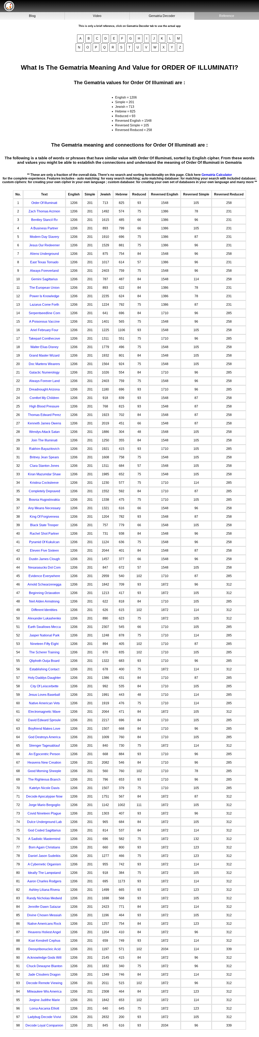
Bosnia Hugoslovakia (44, 499)
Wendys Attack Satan (44, 431)
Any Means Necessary (44, 508)
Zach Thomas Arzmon (44, 211)
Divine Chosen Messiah (44, 915)
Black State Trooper (44, 525)
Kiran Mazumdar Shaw (44, 474)
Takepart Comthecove (44, 338)
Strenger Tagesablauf (44, 745)
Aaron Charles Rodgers (44, 881)
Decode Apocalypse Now (44, 796)
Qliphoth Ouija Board (44, 660)
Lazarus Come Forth (44, 304)
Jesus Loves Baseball (44, 694)
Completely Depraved (44, 491)
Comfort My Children (44, 398)
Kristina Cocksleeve (44, 482)
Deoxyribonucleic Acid (44, 949)
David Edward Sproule (44, 720)
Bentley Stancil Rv (44, 219)
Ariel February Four (44, 330)
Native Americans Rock (44, 923)
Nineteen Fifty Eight (44, 644)
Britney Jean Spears (44, 457)
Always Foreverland (44, 270)
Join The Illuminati (44, 440)
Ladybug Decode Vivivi (44, 1017)
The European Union (44, 287)
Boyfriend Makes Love (44, 728)
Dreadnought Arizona (44, 389)
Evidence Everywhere (44, 576)
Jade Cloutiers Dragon (44, 974)
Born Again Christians (44, 847)
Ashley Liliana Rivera (44, 889)
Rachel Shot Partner (44, 533)
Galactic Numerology (44, 372)
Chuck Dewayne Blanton (44, 966)
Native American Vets (44, 703)
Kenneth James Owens (44, 423)
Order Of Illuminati (44, 203)
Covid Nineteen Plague (44, 813)
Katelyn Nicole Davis (44, 788)
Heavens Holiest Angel (44, 932)
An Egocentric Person (44, 754)
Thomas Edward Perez (44, 415)
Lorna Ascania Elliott (44, 1008)
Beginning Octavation (44, 593)
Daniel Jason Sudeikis (44, 856)
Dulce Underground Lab (44, 822)
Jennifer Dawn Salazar (44, 906)
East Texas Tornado (44, 262)
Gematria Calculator (217, 174)
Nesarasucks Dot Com (44, 567)
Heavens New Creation (44, 762)
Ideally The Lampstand (44, 872)
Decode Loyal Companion (44, 1025)
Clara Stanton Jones (44, 465)
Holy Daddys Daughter (44, 677)
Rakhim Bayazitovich (44, 448)
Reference (226, 16)
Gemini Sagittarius (44, 279)
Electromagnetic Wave (44, 711)
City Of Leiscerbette (44, 686)
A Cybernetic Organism (44, 864)
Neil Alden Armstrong (44, 601)
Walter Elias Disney (44, 347)
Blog (32, 16)
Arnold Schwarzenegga (44, 584)
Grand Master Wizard (44, 355)
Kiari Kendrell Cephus (44, 940)
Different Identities (44, 610)
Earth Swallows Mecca (44, 627)
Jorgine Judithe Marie (44, 1000)
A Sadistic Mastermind (44, 839)
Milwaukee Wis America (44, 991)
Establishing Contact (44, 669)
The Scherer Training (44, 652)
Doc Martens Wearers (44, 364)
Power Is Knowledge (44, 296)
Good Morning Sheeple (44, 771)
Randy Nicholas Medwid (44, 898)
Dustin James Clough (44, 559)
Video (97, 16)
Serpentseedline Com (44, 313)
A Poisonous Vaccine (44, 321)
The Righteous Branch (44, 779)
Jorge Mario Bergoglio (44, 805)
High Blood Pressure (44, 406)
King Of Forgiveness (44, 516)
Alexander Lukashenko (44, 618)
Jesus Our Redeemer (44, 245)
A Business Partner (44, 228)
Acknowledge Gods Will (44, 957)
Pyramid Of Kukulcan (44, 542)
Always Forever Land (44, 381)
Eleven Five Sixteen (44, 550)
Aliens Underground (44, 253)
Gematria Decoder (162, 16)
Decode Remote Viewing (44, 983)
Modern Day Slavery (44, 236)
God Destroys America (44, 737)
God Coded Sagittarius (44, 830)
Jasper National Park (44, 635)
